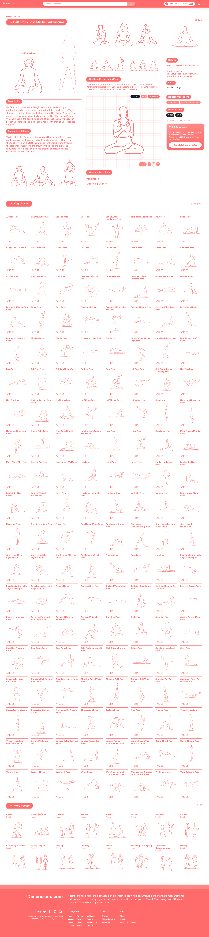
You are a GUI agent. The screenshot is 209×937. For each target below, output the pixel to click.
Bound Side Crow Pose (141, 217)
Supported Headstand (16, 710)
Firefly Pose (61, 338)
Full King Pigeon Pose (66, 369)
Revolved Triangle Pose (89, 618)
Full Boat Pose (37, 369)
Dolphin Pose (186, 276)
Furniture (81, 916)
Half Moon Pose (88, 400)
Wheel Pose (86, 772)
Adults (109, 845)
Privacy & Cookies (128, 922)
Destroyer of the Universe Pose (138, 277)
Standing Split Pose (115, 679)
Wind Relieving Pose (189, 772)
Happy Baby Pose (39, 431)
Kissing (9, 814)
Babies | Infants (38, 814)
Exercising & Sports (190, 102)
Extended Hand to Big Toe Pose (116, 308)
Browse (105, 916)
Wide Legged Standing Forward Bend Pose (141, 773)
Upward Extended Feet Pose (67, 742)
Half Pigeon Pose (114, 400)
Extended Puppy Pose (141, 307)
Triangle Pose (161, 710)
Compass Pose (187, 247)
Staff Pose (185, 648)
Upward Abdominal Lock (40, 742)
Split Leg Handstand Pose (165, 649)
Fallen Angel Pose (188, 307)
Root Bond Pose (113, 617)
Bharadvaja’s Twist (40, 217)
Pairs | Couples (38, 845)
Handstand (160, 400)
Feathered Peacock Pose (15, 339)
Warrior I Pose (13, 772)
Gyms (178, 115)
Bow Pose (160, 217)
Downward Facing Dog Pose (17, 308)
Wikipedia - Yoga (174, 87)
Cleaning (85, 845)
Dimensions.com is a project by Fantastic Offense (45, 916)
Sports (90, 919)
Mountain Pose (13, 524)
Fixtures (80, 919)
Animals (71, 919)
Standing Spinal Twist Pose (91, 680)
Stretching (61, 814)
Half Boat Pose (138, 369)
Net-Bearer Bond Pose (41, 524)
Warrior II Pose (38, 772)
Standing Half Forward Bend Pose (41, 680)
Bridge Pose (186, 217)
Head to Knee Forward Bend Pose (91, 432)
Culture (90, 925)
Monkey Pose (161, 493)
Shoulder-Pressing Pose (15, 649)
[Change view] (158, 164)
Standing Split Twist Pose (140, 680)
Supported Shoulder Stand (40, 711)
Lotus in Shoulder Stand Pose (39, 494)
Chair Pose (111, 247)
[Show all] (149, 164)
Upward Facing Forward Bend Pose (115, 742)
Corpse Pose (12, 276)
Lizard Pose (111, 462)
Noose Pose (61, 524)
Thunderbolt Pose (89, 710)
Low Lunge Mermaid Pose (90, 494)
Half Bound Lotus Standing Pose (163, 370)
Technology (92, 922)
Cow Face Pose (38, 276)
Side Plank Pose (63, 648)
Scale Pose (136, 617)
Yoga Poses (17, 16)
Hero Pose (111, 431)
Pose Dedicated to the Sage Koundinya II (16, 587)
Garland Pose (87, 369)
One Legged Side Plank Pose (67, 556)
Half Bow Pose (187, 369)
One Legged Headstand (186, 525)
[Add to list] (198, 20)
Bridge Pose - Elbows (16, 247)
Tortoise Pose (112, 710)
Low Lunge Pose (113, 493)
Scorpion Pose (162, 617)
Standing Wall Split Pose (164, 680)
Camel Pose (61, 247)
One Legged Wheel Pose (90, 556)
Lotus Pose (61, 493)
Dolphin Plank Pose (164, 276)
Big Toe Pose (62, 217)
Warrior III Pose (63, 772)
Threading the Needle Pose (66, 711)
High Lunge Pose (163, 431)
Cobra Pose (160, 247)
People (9, 16)
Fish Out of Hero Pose (91, 338)
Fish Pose (110, 338)
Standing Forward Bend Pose (14, 680)
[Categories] (204, 4)
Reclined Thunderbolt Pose (116, 587)
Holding (183, 845)
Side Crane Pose (39, 648)
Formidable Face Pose (165, 338)
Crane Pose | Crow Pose (89, 277)
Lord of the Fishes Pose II (14, 494)
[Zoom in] (145, 164)
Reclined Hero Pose (90, 586)
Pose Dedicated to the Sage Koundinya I (191, 556)
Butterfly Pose (38, 247)
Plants (70, 922)
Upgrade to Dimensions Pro (185, 145)
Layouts (80, 922)
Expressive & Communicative (162, 846)
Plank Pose (136, 555)
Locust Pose (136, 462)
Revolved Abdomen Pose (15, 618)
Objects (71, 925)
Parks (170, 115)
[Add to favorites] (196, 20)
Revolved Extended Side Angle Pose (40, 618)
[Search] (131, 4)
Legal (122, 919)
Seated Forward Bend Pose (190, 618)
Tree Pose (135, 710)
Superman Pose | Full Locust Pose (190, 680)
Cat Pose (85, 247)
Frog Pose (11, 369)
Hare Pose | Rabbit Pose (64, 432)
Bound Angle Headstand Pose (113, 218)
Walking (109, 814)
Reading (84, 814)
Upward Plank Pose (164, 741)
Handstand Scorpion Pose (16, 432)
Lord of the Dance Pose (163, 463)
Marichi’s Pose (137, 493)
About (122, 916)
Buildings (81, 925)
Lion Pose (85, 462)
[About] (199, 4)
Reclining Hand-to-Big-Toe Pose (166, 587)
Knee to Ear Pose (39, 462)
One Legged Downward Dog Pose (140, 525)
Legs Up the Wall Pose (66, 462)
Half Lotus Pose (63, 400)
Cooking (184, 814)
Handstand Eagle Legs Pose (191, 401)
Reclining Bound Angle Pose (141, 587)
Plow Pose (160, 555)
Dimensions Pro (108, 919)
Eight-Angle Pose (89, 307)
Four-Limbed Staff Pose (188, 339)
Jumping (159, 814)
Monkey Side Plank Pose (189, 494)
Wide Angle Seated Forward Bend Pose (115, 773)
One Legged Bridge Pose (115, 525)
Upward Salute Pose (189, 741)
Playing (134, 814)
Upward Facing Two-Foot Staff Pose (140, 742)
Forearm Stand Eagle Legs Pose (140, 339)
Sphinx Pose (136, 648)
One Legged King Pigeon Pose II (39, 556)
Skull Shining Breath (115, 648)
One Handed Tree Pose (92, 524)
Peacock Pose (112, 555)
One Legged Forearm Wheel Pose (165, 525)
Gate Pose (111, 369)
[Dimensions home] (8, 3)
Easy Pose (61, 307)
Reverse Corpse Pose (190, 586)
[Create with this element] (201, 20)
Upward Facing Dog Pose (90, 742)
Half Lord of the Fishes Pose (41, 401)
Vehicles (90, 916)
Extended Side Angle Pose (165, 308)
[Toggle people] (153, 164)
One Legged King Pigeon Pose (14, 556)
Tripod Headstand (188, 710)
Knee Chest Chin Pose (16, 462)
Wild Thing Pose (163, 772)
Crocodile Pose (113, 276)
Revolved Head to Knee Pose (64, 618)
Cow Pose (60, 276)
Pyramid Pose (62, 586)
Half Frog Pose (13, 400)
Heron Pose (136, 431)
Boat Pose (85, 217)
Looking (59, 845)
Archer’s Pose (13, 217)
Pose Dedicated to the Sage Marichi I (41, 587)
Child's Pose (136, 247)
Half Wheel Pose (138, 400)
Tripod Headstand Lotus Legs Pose (14, 742)
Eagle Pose (36, 307)
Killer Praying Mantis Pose (190, 432)
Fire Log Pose (37, 338)
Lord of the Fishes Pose (188, 463)
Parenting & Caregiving (141, 845)
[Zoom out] (141, 164)
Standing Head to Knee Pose (67, 680)
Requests (106, 922)
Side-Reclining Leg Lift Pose (91, 649)
